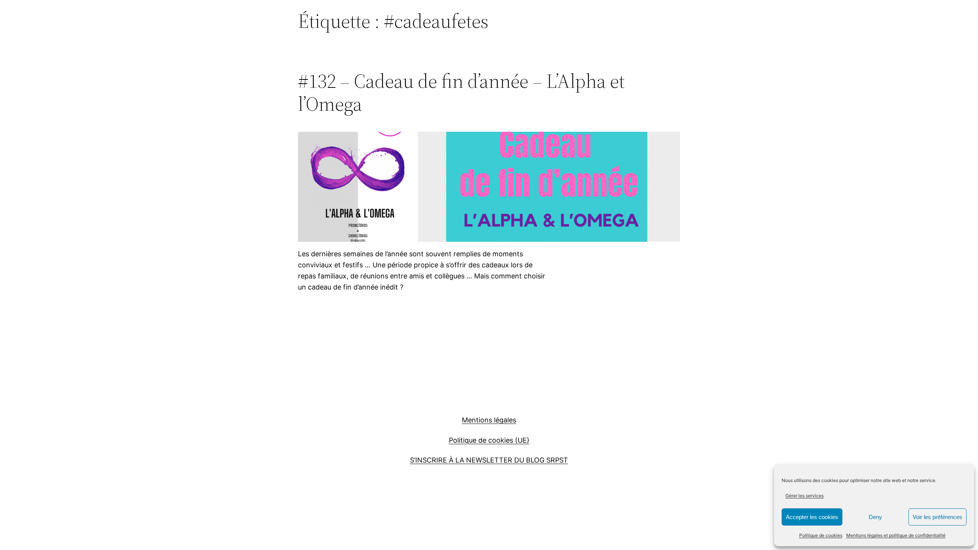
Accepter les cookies (812, 517)
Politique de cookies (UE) (489, 440)
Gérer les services (804, 495)
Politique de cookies (820, 535)
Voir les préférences (937, 517)
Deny (875, 517)
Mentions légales (489, 420)
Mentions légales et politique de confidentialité (896, 535)
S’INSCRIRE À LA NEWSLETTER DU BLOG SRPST (489, 460)
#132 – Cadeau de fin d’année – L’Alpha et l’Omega (461, 92)
